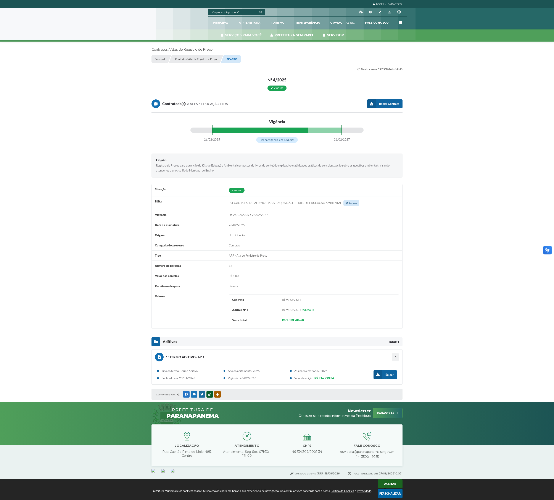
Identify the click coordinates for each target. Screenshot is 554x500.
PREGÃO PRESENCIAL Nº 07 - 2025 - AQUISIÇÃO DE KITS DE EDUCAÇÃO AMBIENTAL (293, 203)
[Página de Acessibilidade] (399, 12)
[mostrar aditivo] (395, 357)
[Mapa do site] (389, 12)
